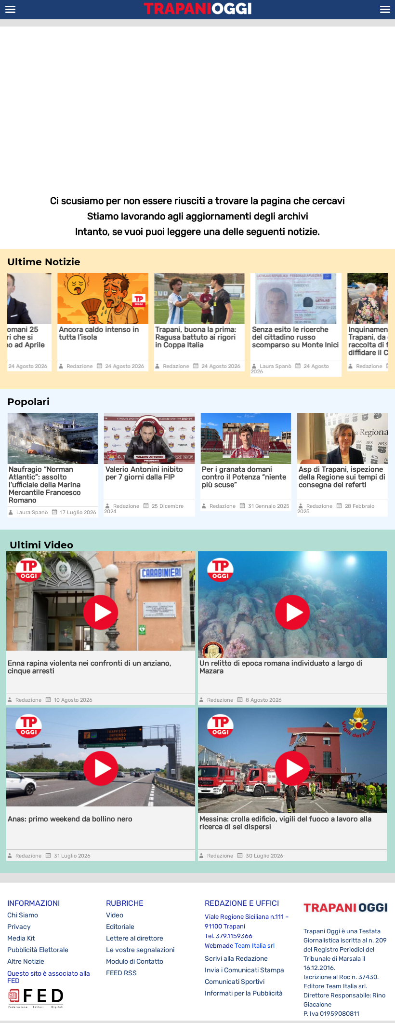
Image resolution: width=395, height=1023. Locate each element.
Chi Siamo (22, 915)
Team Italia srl (255, 945)
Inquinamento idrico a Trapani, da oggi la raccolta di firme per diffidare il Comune (336, 341)
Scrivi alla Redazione (236, 959)
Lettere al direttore (134, 938)
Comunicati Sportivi (234, 982)
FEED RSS (121, 973)
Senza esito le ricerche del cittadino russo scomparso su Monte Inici (246, 337)
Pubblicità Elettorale (37, 950)
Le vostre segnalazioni (140, 950)
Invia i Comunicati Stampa (244, 970)
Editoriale (120, 927)
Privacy (19, 927)
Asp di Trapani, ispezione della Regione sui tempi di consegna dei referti (295, 477)
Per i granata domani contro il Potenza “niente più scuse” (198, 477)
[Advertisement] (197, 103)
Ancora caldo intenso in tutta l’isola (50, 333)
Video (114, 915)
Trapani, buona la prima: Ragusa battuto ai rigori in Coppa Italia (146, 337)
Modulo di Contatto (134, 961)
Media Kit (21, 938)
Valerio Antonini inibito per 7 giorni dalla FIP (97, 473)
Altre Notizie (25, 961)
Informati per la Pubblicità (244, 993)
